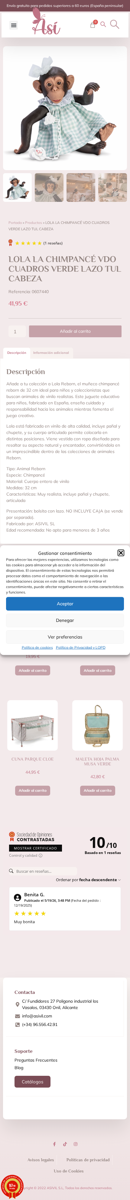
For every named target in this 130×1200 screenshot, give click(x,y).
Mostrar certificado (35, 848)
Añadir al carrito (75, 331)
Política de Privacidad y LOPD (81, 647)
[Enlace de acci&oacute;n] (54, 1144)
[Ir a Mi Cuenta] (103, 24)
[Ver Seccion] (46, 20)
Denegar (65, 620)
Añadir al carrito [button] (33, 670)
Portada (15, 222)
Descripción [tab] (16, 353)
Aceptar (65, 603)
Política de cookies (37, 647)
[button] (121, 553)
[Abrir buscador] (114, 24)
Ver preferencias (65, 637)
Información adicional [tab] (51, 353)
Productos (33, 222)
